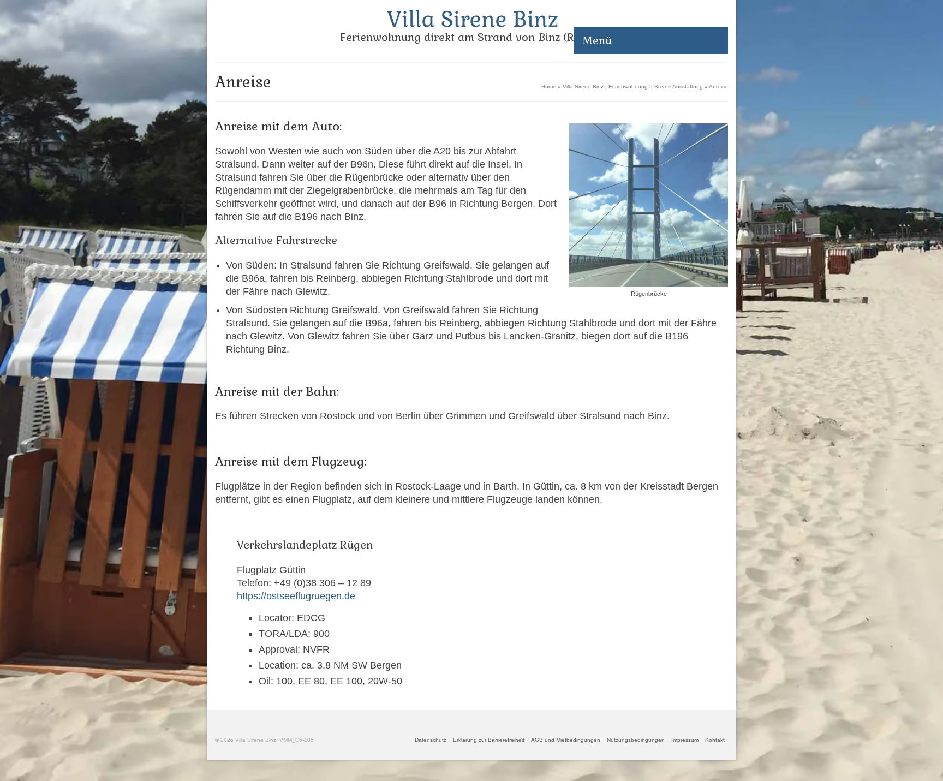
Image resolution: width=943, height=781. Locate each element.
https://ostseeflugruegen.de (296, 596)
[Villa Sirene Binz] (471, 18)
